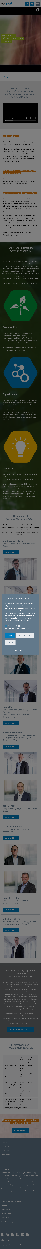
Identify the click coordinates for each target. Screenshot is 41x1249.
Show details (18, 651)
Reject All (10, 642)
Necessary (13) (12, 626)
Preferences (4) (25, 626)
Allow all (10, 635)
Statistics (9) (11, 628)
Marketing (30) (24, 628)
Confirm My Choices (25, 635)
